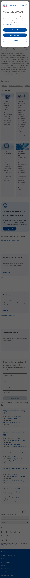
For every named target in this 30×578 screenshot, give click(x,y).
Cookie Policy (8, 24)
